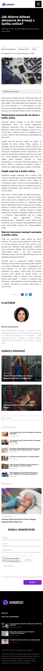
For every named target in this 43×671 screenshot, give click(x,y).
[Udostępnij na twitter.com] (26, 294)
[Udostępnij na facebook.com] (22, 294)
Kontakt (5, 613)
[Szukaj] (4, 418)
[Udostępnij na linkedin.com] (30, 294)
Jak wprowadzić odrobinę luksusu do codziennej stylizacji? (25, 624)
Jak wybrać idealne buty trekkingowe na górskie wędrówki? (26, 433)
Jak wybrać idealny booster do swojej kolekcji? (25, 639)
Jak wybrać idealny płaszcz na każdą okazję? (24, 456)
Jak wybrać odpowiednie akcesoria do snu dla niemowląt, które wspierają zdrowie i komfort (25, 449)
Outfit (34, 49)
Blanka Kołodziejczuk (9, 49)
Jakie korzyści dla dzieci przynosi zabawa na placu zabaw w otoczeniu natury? (24, 465)
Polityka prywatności (10, 617)
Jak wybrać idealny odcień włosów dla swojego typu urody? (25, 441)
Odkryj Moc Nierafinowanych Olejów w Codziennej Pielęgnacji (22, 632)
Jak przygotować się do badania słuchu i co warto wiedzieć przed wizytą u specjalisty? (24, 473)
